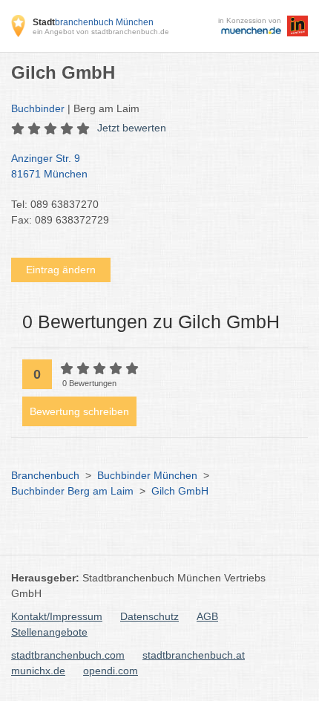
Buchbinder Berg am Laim (72, 491)
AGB (207, 616)
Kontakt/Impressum (56, 616)
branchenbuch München (93, 22)
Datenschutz (149, 616)
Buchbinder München (147, 475)
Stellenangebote (49, 632)
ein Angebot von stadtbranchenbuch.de (101, 31)
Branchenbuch (45, 475)
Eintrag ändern (61, 269)
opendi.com (110, 670)
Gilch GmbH (179, 491)
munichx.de (38, 670)
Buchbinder (38, 108)
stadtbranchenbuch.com (68, 655)
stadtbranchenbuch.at (193, 655)
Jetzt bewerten (131, 128)
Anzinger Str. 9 (49, 166)
